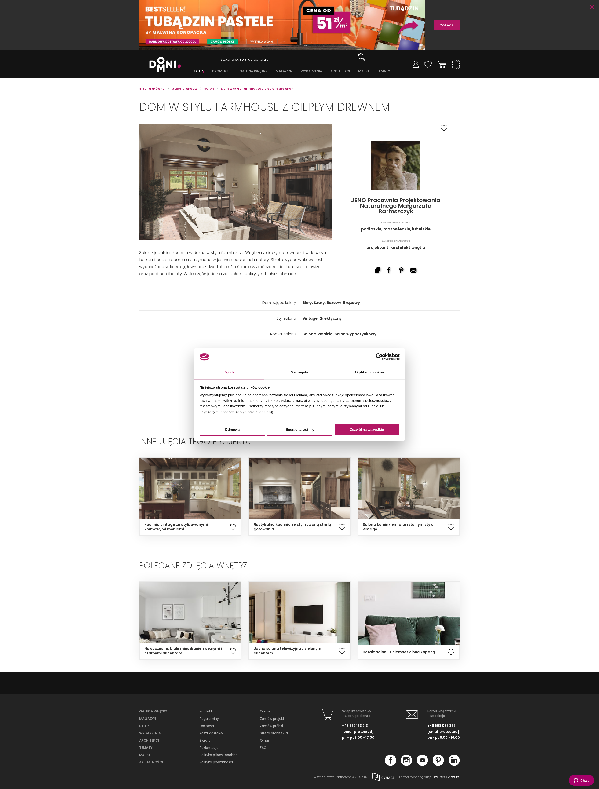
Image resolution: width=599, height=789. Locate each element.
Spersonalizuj (297, 430)
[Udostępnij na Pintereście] (401, 270)
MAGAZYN (284, 71)
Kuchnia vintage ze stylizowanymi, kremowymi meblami (176, 527)
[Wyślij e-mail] (414, 270)
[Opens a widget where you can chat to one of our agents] (581, 781)
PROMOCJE (221, 71)
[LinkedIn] (454, 764)
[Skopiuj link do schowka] (377, 270)
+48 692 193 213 (355, 725)
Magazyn (147, 718)
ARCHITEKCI (340, 71)
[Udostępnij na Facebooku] (389, 270)
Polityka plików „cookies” (219, 754)
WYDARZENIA (311, 71)
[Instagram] (406, 764)
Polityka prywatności (216, 762)
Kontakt (206, 711)
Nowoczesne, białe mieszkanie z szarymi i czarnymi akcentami (183, 651)
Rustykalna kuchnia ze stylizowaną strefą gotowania (292, 527)
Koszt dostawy (211, 733)
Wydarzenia (150, 733)
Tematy (145, 747)
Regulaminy (209, 718)
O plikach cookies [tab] (369, 372)
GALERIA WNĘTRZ (253, 71)
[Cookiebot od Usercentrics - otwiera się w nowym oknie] (379, 356)
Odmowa (232, 430)
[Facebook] (390, 764)
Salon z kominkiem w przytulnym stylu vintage (398, 527)
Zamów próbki (271, 725)
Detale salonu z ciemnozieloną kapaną (399, 652)
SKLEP (198, 71)
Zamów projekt (272, 718)
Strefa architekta (274, 733)
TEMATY (383, 71)
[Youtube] (422, 764)
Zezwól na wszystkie (367, 430)
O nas (265, 740)
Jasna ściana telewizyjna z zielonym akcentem (287, 651)
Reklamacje (209, 747)
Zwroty (205, 740)
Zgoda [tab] (229, 372)
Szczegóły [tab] (299, 372)
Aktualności (151, 762)
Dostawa (207, 725)
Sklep (144, 725)
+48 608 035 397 (441, 725)
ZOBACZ (447, 25)
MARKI (363, 71)
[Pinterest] (438, 764)
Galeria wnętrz (153, 711)
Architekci (149, 740)
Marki (144, 754)
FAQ (263, 747)
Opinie (265, 711)
